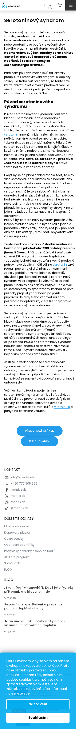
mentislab (18, 496)
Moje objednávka (16, 526)
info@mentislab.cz (24, 477)
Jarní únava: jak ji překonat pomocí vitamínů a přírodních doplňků (34, 623)
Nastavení (37, 704)
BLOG (8, 569)
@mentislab (19, 508)
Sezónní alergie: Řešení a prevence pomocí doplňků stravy (33, 606)
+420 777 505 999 (24, 483)
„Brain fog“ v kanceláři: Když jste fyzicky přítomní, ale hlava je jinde (39, 590)
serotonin (11, 134)
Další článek (39, 441)
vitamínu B (62, 407)
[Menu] (71, 5)
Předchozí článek (39, 430)
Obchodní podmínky (19, 545)
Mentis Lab (18, 490)
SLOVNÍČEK (12, 563)
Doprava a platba (17, 532)
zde (27, 693)
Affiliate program (16, 557)
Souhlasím (38, 717)
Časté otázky (14, 539)
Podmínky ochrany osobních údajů (29, 551)
